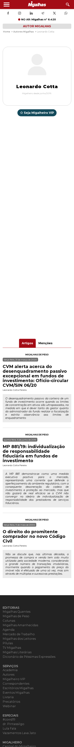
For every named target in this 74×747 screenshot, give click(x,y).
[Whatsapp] (66, 13)
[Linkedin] (31, 13)
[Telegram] (42, 13)
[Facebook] (8, 13)
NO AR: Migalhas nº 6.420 (38, 19)
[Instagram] (19, 13)
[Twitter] (54, 13)
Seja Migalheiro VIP (39, 112)
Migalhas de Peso (37, 354)
